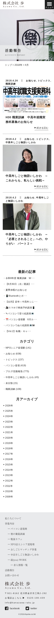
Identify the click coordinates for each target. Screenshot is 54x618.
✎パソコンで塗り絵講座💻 (20, 313)
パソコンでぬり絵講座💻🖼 (20, 325)
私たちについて (13, 518)
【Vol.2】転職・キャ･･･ (18, 331)
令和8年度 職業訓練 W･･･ (20, 278)
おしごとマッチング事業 (24, 549)
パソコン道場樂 (19, 529)
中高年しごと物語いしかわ (21, 142)
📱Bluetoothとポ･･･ (16, 296)
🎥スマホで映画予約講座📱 (20, 307)
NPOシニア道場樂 (15, 348)
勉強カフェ (16, 539)
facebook (15, 608)
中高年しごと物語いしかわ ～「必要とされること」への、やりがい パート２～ (27, 239)
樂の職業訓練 (18, 534)
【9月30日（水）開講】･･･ (20, 284)
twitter (34, 608)
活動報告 (9, 570)
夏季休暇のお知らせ (16, 290)
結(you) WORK (18, 560)
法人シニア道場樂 (23, 544)
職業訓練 (11, 84)
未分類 (9, 383)
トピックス (44, 80)
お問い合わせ (12, 575)
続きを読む (42, 128)
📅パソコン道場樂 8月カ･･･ (21, 319)
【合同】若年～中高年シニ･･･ (22, 302)
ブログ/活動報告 (14, 371)
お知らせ (31, 80)
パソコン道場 (13, 365)
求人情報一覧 (21, 565)
